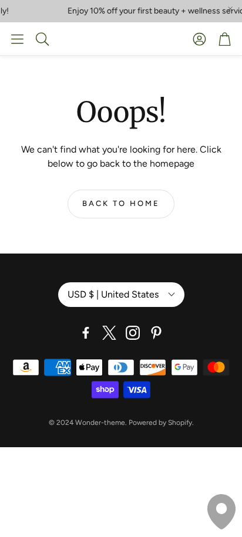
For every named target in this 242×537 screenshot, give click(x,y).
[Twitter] (109, 333)
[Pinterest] (156, 333)
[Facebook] (86, 333)
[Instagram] (133, 333)
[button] (17, 39)
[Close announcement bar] (230, 9)
